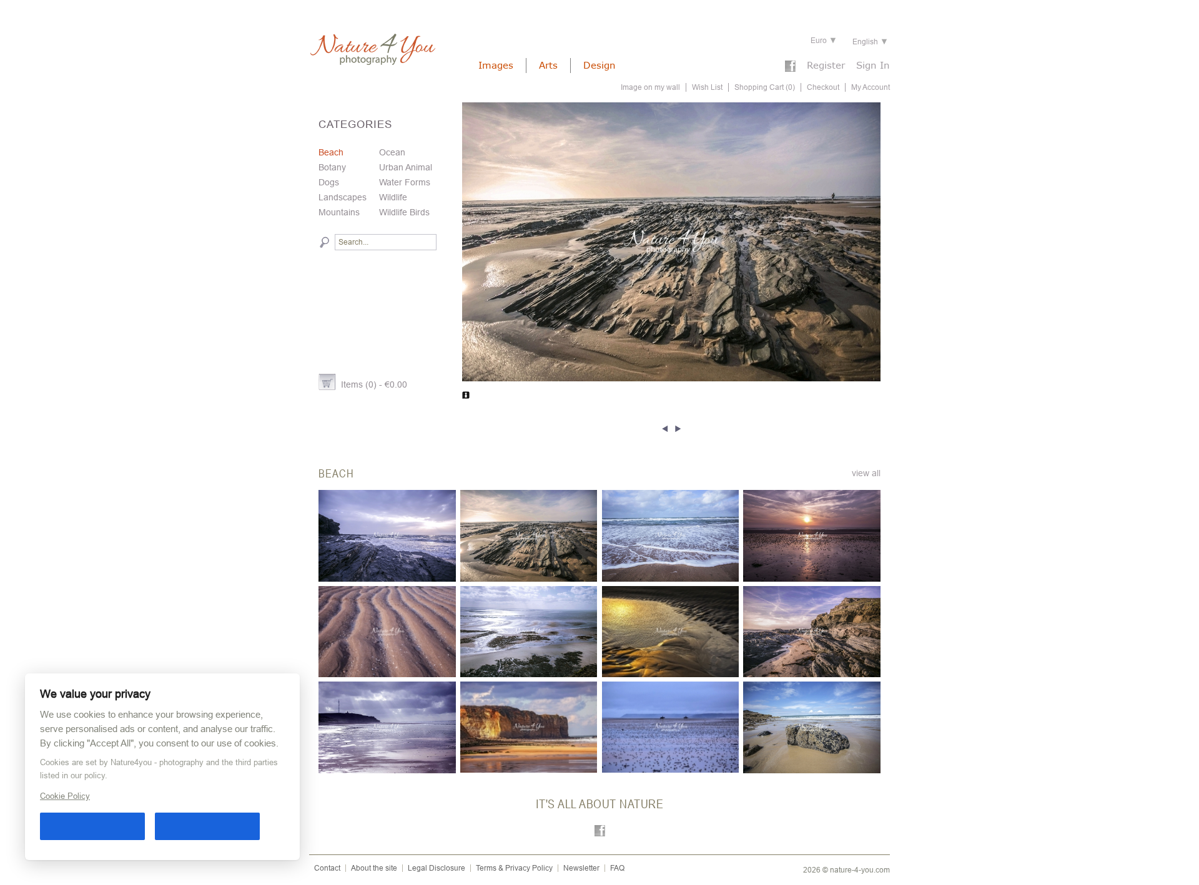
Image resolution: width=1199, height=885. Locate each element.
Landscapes (342, 197)
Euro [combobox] (819, 40)
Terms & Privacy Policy (514, 868)
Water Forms (404, 182)
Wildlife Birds (404, 212)
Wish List (707, 87)
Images (495, 65)
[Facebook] (790, 67)
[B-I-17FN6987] (671, 241)
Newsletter (581, 868)
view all (866, 473)
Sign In (873, 65)
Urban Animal (405, 167)
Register (826, 65)
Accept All (92, 826)
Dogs (328, 182)
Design (599, 65)
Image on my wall (650, 87)
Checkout (823, 87)
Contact (327, 868)
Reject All (207, 826)
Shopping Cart (764, 87)
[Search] (324, 242)
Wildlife (393, 197)
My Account (870, 87)
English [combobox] (865, 41)
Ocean (392, 152)
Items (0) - (374, 384)
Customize (275, 826)
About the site (374, 868)
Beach (330, 152)
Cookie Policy (65, 796)
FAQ (617, 868)
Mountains (339, 212)
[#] (666, 428)
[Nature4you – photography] (372, 50)
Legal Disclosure (436, 868)
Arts (548, 65)
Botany (332, 167)
